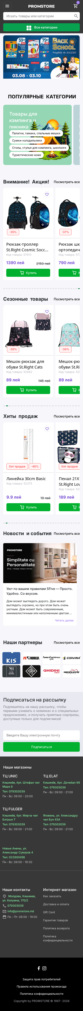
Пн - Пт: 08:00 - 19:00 (22, 916)
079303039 (15, 905)
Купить (26, 507)
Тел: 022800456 (13, 857)
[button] (4, 288)
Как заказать (52, 896)
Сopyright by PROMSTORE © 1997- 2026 (42, 1001)
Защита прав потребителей (41, 979)
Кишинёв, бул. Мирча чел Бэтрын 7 (20, 817)
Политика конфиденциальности (58, 938)
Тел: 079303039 (13, 791)
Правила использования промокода (41, 986)
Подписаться (41, 747)
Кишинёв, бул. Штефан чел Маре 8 (20, 784)
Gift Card (49, 912)
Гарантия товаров (55, 920)
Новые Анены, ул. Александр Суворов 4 (17, 850)
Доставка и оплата (56, 904)
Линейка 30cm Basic (21, 478)
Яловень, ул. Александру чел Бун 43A (60, 817)
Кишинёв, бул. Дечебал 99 (61, 782)
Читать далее (64, 620)
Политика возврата (56, 928)
